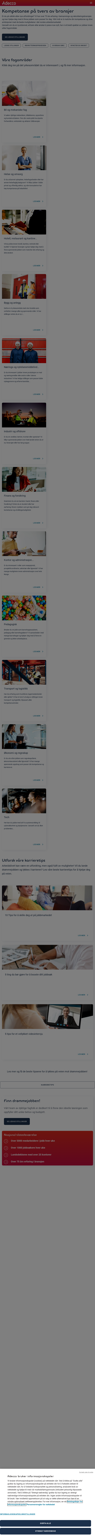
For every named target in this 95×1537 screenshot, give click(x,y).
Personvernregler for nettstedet (41, 1504)
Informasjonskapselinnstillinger (17, 1514)
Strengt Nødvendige (45, 1531)
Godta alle (45, 1523)
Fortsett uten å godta (86, 1472)
